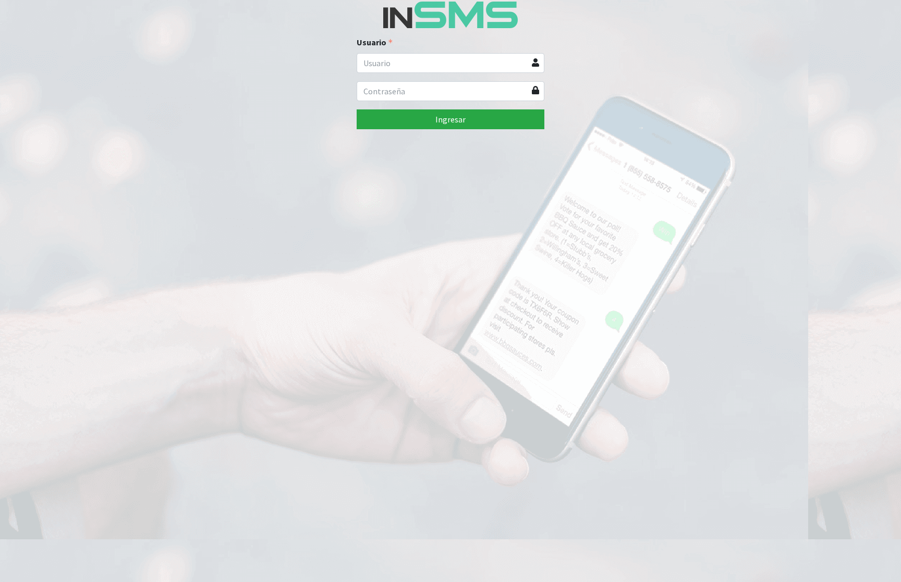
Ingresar (450, 119)
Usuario (371, 42)
